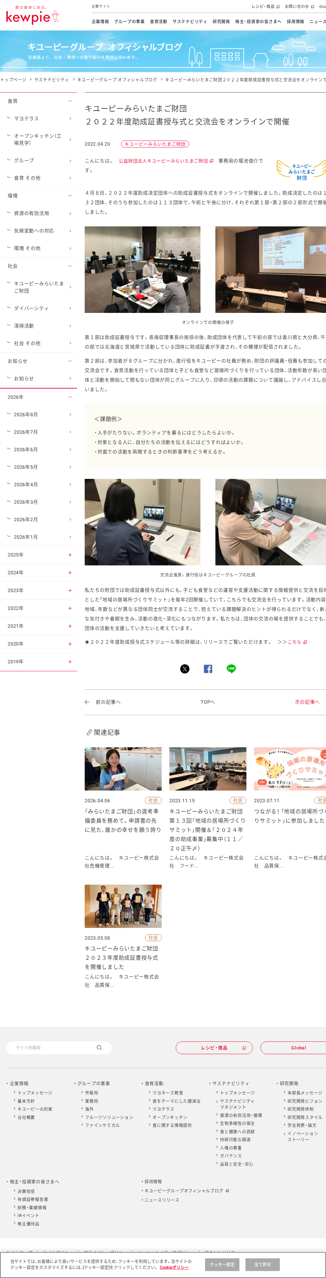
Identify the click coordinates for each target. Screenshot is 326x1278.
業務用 (91, 1101)
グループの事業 (129, 21)
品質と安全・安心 (236, 1164)
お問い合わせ (299, 8)
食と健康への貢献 (237, 1131)
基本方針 (26, 1101)
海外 (89, 1109)
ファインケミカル (102, 1125)
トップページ (13, 79)
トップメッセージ (35, 1092)
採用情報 (295, 21)
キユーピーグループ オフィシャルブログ (117, 79)
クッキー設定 (222, 1264)
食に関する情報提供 (172, 1125)
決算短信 (26, 1191)
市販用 (91, 1092)
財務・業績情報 (32, 1207)
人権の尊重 (231, 1147)
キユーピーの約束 (35, 1109)
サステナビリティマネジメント (237, 1104)
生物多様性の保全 (237, 1123)
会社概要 (26, 1117)
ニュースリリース (162, 1200)
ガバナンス (231, 1155)
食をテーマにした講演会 (176, 1101)
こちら (296, 642)
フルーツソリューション (109, 1117)
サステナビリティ (190, 21)
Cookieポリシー (174, 1267)
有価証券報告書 (33, 1199)
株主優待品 (28, 1223)
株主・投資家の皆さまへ (258, 21)
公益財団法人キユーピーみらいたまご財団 (166, 160)
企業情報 (100, 21)
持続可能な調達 (235, 1139)
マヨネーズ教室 (167, 1092)
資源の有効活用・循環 (241, 1115)
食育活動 (158, 21)
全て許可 (262, 1264)
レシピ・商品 (265, 8)
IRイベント (28, 1215)
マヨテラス (163, 1109)
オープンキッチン (170, 1117)
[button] (70, 101)
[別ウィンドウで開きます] (184, 669)
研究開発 (221, 21)
